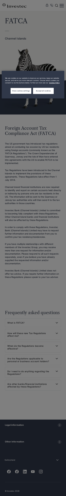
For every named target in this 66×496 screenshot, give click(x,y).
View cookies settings (21, 91)
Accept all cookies (43, 91)
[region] (33, 84)
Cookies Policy (54, 83)
